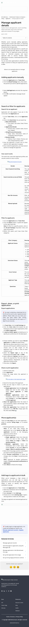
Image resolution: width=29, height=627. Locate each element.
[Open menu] (26, 2)
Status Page (4, 605)
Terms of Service (10, 616)
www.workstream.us (14, 622)
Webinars (17, 610)
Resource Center (19, 602)
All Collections (4, 17)
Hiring (2, 18)
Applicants (8, 18)
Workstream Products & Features (17, 17)
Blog (16, 605)
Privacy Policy (19, 616)
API (2, 602)
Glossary (3, 608)
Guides (17, 608)
